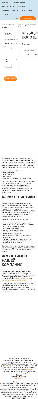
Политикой (28, 369)
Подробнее (19, 378)
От (5, 46)
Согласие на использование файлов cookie (7, 355)
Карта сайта (30, 342)
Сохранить (15, 398)
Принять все (22, 376)
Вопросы (15, 10)
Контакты (5, 14)
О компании (6, 2)
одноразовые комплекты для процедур (14, 280)
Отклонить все (22, 398)
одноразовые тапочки (23, 278)
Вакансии (31, 10)
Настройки (15, 376)
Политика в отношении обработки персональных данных (6, 348)
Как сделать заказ (19, 2)
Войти (16, 19)
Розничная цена (8, 60)
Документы (21, 6)
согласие (8, 366)
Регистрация (28, 19)
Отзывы (23, 10)
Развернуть (19, 374)
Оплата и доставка (8, 6)
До (5, 48)
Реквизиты (6, 10)
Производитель (9, 39)
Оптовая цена (9, 43)
